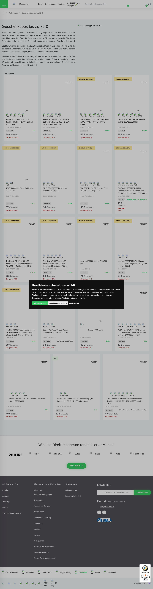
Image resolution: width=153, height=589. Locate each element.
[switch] (145, 579)
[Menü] (149, 565)
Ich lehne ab (74, 303)
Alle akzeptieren (39, 303)
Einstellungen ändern (58, 303)
